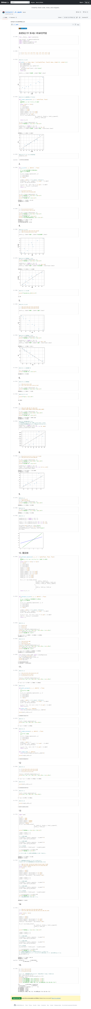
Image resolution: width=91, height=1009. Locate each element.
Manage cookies (57, 1005)
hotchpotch (9, 12)
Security (34, 1005)
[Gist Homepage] (5, 2)
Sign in (81, 2)
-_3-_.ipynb (18, 12)
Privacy (30, 1005)
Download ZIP (85, 17)
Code (6, 17)
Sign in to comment (56, 998)
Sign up (87, 2)
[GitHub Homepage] (15, 1005)
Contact (51, 1005)
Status (39, 1005)
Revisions (13, 17)
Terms (26, 1005)
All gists (33, 2)
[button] (77, 17)
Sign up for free (16, 998)
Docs (48, 1005)
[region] (45, 510)
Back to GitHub (39, 2)
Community (43, 1005)
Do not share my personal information (69, 1005)
